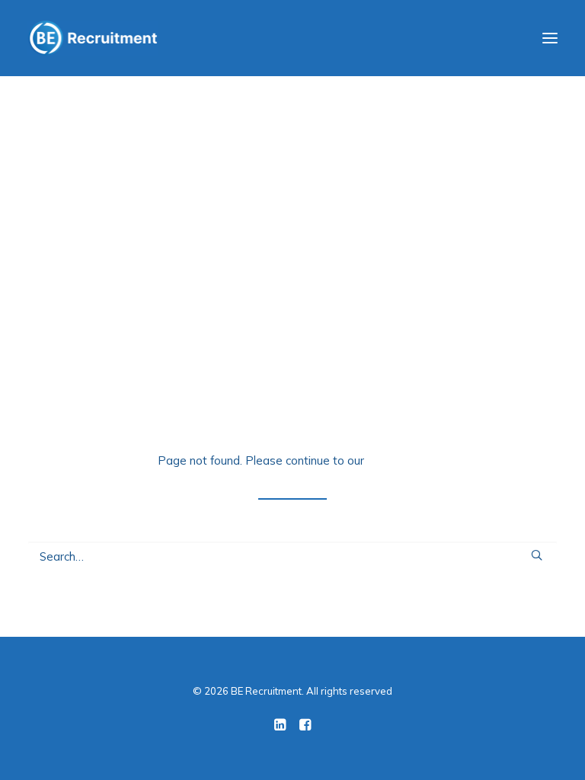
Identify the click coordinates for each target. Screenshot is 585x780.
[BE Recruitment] (92, 38)
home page (397, 460)
